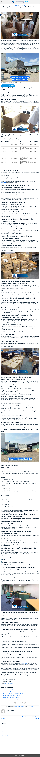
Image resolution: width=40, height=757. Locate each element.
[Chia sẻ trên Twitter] (19, 703)
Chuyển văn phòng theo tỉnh (20, 5)
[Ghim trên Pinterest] (23, 703)
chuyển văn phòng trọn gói (9, 196)
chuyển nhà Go (24, 663)
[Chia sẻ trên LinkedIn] (25, 703)
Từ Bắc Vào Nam (4, 747)
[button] (1, 1)
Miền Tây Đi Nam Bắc (5, 741)
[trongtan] (20, 2)
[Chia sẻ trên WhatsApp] (15, 703)
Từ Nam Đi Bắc (4, 749)
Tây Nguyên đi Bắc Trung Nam (6, 745)
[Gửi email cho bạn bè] (21, 703)
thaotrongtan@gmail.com (9, 683)
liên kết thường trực (30, 706)
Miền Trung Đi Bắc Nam (5, 743)
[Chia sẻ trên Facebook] (17, 703)
